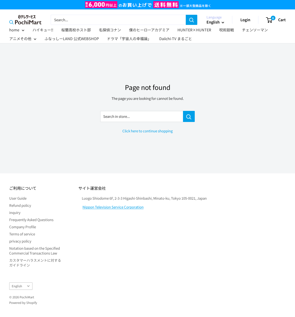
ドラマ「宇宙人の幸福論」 (129, 38)
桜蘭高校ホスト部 (76, 30)
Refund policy (20, 205)
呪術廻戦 (226, 30)
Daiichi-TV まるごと (175, 38)
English (17, 286)
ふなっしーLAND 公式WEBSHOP (71, 38)
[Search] (191, 20)
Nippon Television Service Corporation (113, 206)
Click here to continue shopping (147, 130)
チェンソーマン (255, 30)
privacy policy (20, 241)
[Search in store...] (189, 116)
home (14, 30)
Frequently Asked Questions (31, 219)
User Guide (18, 198)
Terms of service (22, 233)
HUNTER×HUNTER (194, 30)
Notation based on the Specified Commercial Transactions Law (34, 250)
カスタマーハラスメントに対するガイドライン (35, 262)
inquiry (15, 212)
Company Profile (22, 226)
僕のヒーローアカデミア (149, 30)
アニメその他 (20, 38)
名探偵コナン (110, 30)
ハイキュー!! (42, 30)
